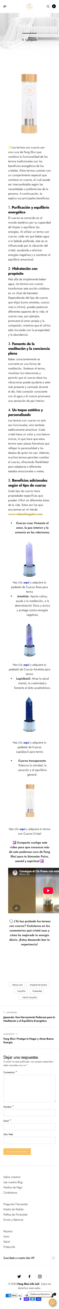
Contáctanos (10, 1193)
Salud (6, 1242)
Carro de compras (53, 6)
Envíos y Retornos (13, 1220)
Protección (9, 1247)
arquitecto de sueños (38, 984)
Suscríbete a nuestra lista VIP (18, 1258)
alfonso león (17, 984)
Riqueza (7, 1231)
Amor (6, 1236)
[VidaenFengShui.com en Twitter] (19, 1276)
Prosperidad (37, 991)
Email (7, 1121)
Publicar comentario (17, 1151)
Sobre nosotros (11, 1177)
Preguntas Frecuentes (15, 1204)
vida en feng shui (29, 997)
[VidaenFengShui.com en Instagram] (40, 1276)
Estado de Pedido (13, 1209)
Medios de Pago (12, 1187)
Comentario (10, 1072)
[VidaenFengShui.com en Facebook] (29, 1276)
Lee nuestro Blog (12, 1182)
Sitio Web (8, 1134)
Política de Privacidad (15, 1214)
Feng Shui (21, 991)
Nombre (8, 1107)
